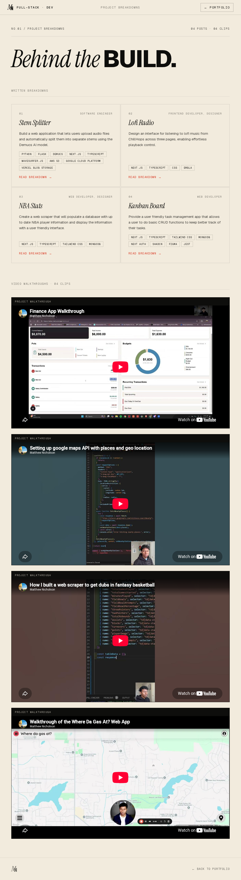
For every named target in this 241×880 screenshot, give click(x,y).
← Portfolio (217, 7)
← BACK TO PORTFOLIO (211, 869)
